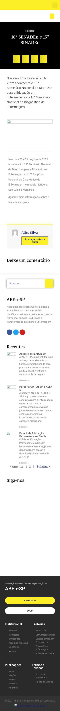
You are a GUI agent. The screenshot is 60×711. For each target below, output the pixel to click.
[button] (55, 5)
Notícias (30, 30)
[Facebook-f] (9, 332)
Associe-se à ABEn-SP (32, 353)
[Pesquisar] (49, 283)
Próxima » (43, 466)
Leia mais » (24, 380)
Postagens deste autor (35, 241)
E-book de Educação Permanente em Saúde (32, 435)
